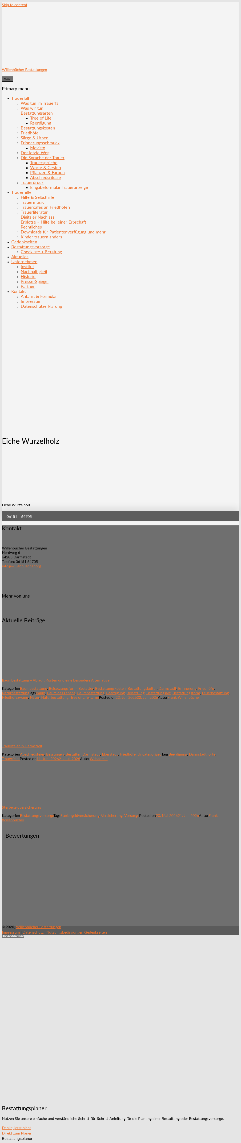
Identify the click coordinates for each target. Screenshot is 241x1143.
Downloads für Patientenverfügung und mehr (63, 232)
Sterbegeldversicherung (21, 807)
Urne (95, 697)
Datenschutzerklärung (41, 306)
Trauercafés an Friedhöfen (45, 207)
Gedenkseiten (24, 242)
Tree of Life (41, 118)
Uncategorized (149, 754)
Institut (27, 267)
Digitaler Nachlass (37, 217)
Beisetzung (136, 693)
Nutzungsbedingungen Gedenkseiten (76, 932)
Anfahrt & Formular (39, 297)
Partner (28, 287)
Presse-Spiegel (34, 282)
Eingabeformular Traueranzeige (59, 188)
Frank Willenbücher (184, 697)
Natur (34, 697)
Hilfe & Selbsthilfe (37, 197)
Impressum (31, 301)
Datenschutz (33, 932)
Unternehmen (24, 262)
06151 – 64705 (19, 517)
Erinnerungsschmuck (40, 143)
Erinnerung (187, 688)
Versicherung (112, 816)
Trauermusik (32, 202)
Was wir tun (32, 108)
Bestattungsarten (37, 113)
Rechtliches (31, 227)
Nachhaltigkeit (34, 272)
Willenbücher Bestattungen (24, 70)
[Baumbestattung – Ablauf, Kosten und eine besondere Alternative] (29, 672)
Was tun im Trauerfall (40, 103)
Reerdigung (40, 123)
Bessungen (55, 754)
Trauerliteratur (34, 212)
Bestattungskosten (38, 128)
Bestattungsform (186, 693)
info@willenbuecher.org (21, 566)
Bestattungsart (158, 693)
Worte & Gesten (45, 168)
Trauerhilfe (21, 193)
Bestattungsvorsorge (30, 247)
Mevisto (37, 148)
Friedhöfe (30, 133)
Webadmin (99, 759)
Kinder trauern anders (41, 237)
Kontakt (18, 292)
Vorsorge (131, 816)
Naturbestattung (15, 693)
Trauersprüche (43, 163)
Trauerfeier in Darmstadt (22, 746)
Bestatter (85, 688)
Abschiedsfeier (32, 754)
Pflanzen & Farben (47, 173)
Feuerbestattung (215, 693)
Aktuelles (19, 257)
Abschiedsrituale (45, 178)
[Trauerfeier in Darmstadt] (29, 738)
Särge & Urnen (34, 138)
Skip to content (14, 5)
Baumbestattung (33, 688)
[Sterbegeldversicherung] (29, 799)
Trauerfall (20, 98)
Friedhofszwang (15, 697)
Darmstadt (167, 688)
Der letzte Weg (35, 153)
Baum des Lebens (61, 693)
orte (212, 754)
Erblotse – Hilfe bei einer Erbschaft (53, 222)
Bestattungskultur (142, 688)
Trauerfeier (11, 759)
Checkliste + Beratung (41, 252)
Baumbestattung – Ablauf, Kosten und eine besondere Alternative (55, 680)
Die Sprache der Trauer (42, 158)
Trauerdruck (32, 183)
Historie (28, 277)
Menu (7, 79)
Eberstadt (110, 754)
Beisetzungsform (62, 688)
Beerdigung (115, 693)
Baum (40, 693)
